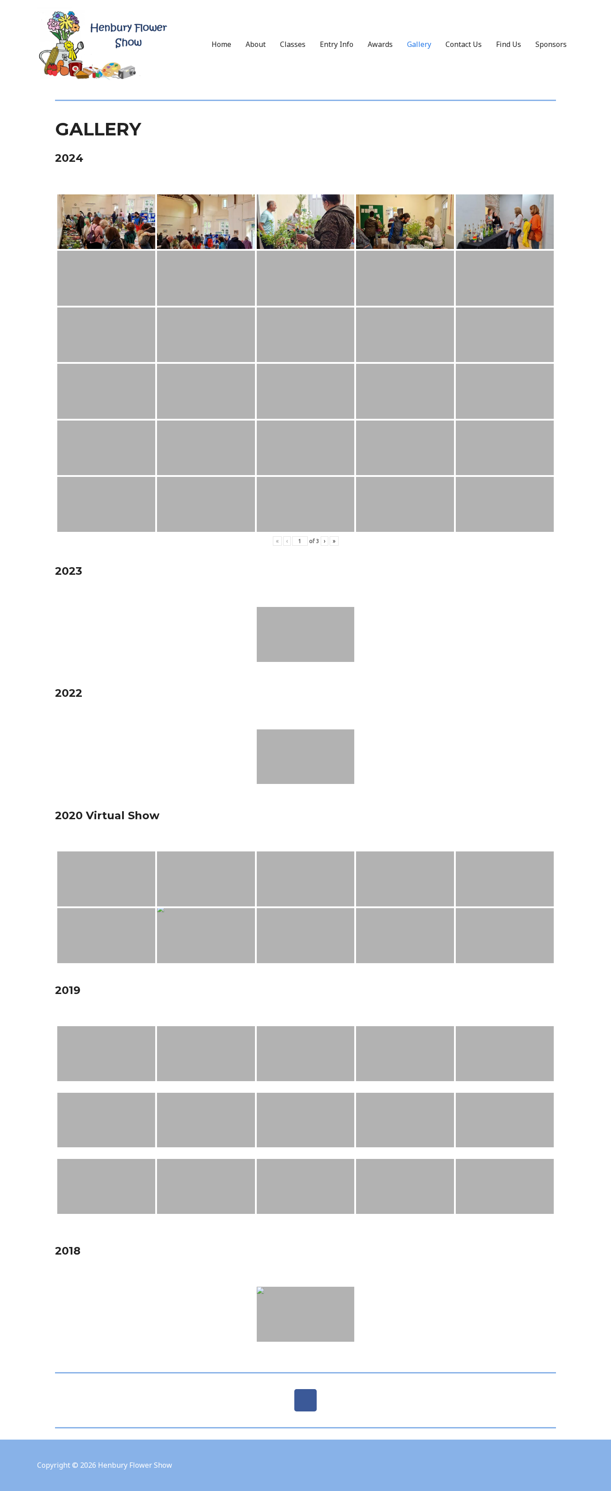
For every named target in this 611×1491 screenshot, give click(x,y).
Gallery (419, 44)
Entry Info (336, 44)
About (256, 44)
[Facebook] (305, 1400)
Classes (293, 44)
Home (221, 44)
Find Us (508, 44)
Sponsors (551, 44)
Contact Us (464, 44)
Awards (380, 44)
